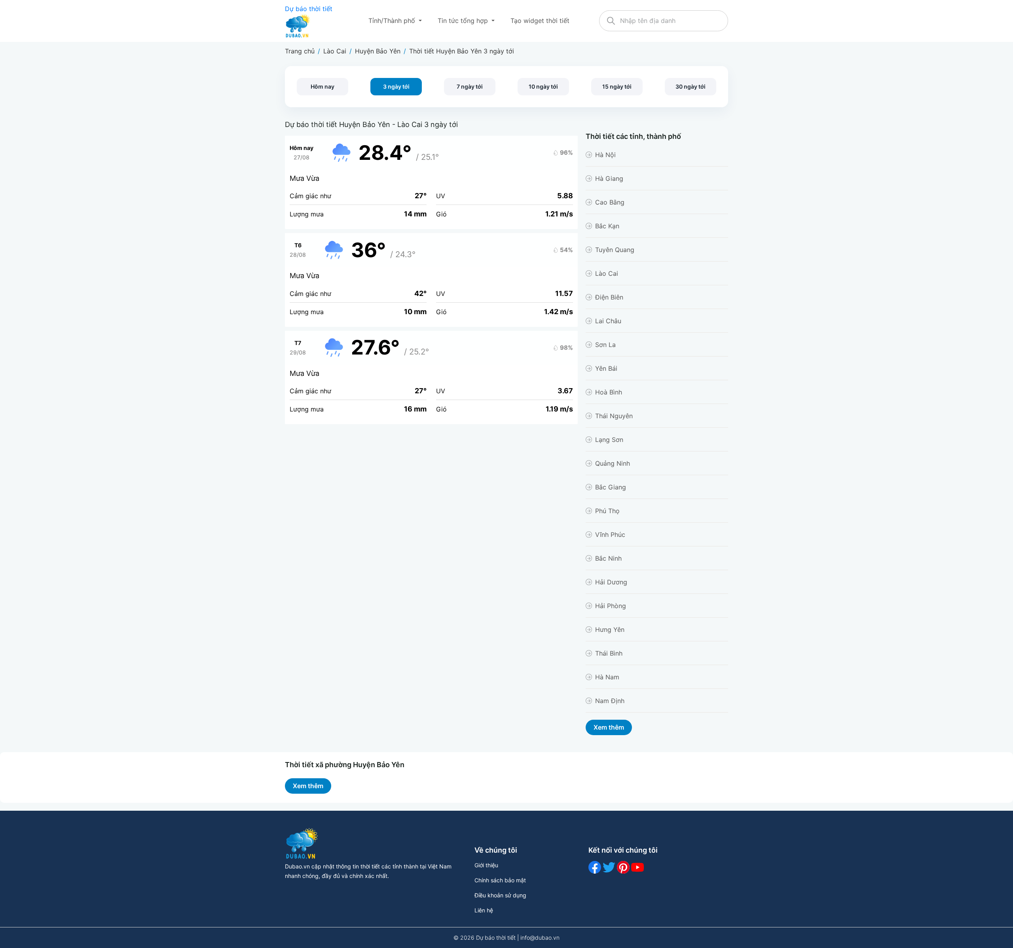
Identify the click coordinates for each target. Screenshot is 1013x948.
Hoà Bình (608, 392)
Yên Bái (606, 368)
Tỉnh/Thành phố (392, 21)
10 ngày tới (543, 86)
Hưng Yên (609, 629)
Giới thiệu (486, 865)
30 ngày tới (690, 86)
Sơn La (605, 345)
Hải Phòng (610, 606)
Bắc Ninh (608, 558)
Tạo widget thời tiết (539, 21)
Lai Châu (608, 321)
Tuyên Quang (614, 250)
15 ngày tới (617, 86)
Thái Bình (608, 653)
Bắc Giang (610, 487)
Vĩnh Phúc (610, 534)
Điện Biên (609, 297)
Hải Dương (611, 582)
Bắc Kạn (607, 226)
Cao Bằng (609, 202)
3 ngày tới (396, 86)
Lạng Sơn (609, 440)
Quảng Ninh (612, 463)
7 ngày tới (470, 86)
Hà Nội (605, 155)
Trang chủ (300, 51)
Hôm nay (322, 86)
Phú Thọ (607, 511)
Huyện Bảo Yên (377, 51)
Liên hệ (483, 910)
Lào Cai (334, 51)
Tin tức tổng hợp (464, 21)
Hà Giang (609, 178)
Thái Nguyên (614, 416)
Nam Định (609, 701)
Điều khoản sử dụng (500, 895)
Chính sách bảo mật (500, 880)
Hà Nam (607, 677)
